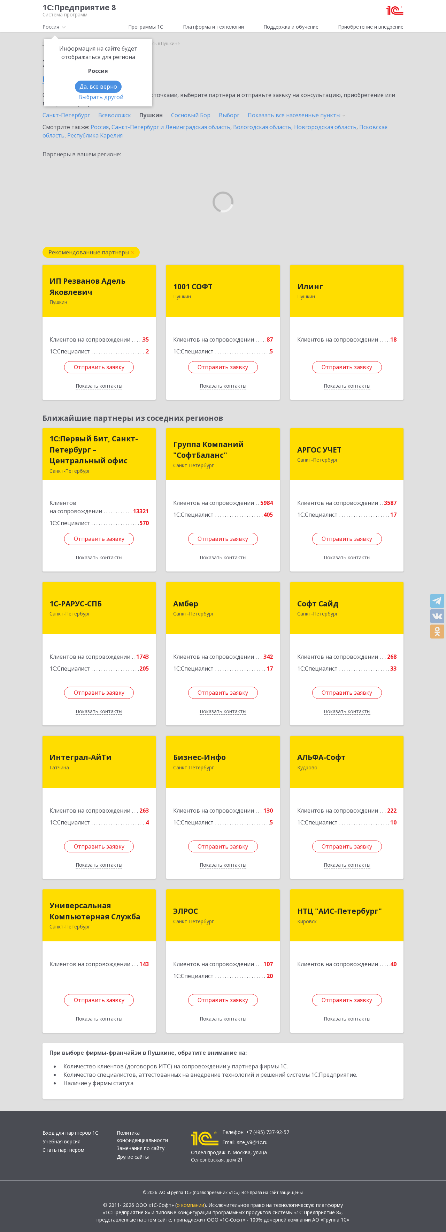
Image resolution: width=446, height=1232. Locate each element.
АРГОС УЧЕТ (319, 450)
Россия (100, 127)
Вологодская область (262, 127)
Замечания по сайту (140, 1148)
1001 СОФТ (193, 286)
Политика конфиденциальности (142, 1136)
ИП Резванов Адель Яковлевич (87, 286)
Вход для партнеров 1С (70, 1132)
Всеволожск (114, 115)
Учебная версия (61, 1141)
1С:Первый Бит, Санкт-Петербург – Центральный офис (93, 449)
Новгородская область (325, 127)
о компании (190, 1205)
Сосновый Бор (190, 115)
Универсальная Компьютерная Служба (94, 911)
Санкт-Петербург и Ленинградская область (171, 127)
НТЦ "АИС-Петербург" (339, 911)
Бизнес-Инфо (199, 757)
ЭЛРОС (185, 911)
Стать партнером (63, 1150)
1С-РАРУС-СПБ (75, 603)
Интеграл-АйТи (80, 757)
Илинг (310, 286)
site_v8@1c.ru (252, 1142)
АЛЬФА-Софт (321, 757)
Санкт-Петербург (66, 115)
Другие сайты (133, 1156)
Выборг (229, 115)
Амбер (185, 603)
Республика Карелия (95, 135)
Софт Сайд (317, 603)
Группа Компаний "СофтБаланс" (208, 449)
